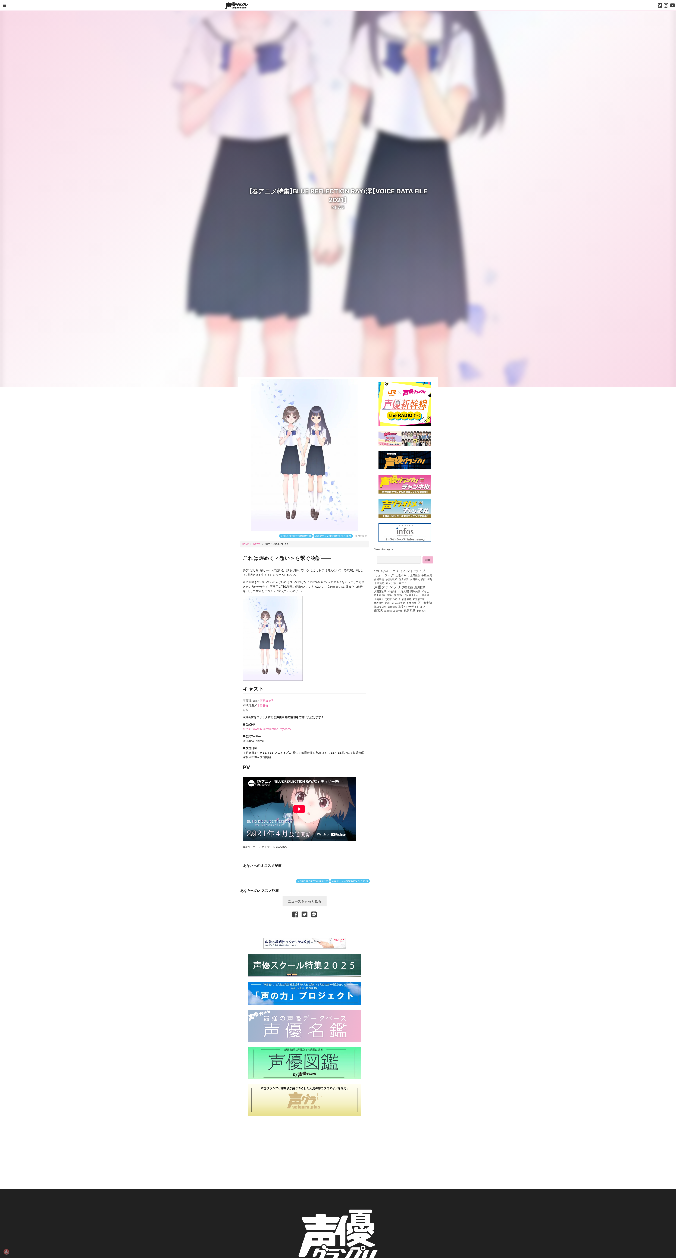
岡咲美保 (415, 591)
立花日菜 (389, 603)
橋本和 (425, 595)
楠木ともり (415, 595)
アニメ (394, 571)
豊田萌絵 (392, 606)
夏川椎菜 (419, 587)
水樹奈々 (379, 599)
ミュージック (384, 575)
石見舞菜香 (267, 700)
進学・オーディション (411, 606)
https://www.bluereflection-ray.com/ (267, 729)
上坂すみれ (402, 575)
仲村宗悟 (379, 579)
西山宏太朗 (425, 603)
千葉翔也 (379, 583)
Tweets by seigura (383, 549)
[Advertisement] (304, 927)
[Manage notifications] (6, 1251)
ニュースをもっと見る (304, 901)
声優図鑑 (407, 587)
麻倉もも (421, 610)
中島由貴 (426, 575)
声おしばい (392, 583)
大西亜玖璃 (380, 591)
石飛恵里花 (418, 599)
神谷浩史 (378, 603)
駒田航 (388, 610)
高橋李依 (397, 610)
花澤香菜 (400, 603)
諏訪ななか (380, 606)
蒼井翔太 (411, 603)
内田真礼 (415, 579)
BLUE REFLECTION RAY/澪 (297, 536)
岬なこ (425, 591)
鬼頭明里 (409, 610)
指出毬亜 (387, 595)
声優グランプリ (387, 586)
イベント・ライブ (412, 570)
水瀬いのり (392, 599)
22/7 (376, 571)
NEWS (338, 207)
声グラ (403, 583)
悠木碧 (377, 595)
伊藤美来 (391, 579)
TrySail (384, 571)
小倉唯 (392, 591)
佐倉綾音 (404, 579)
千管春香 (262, 705)
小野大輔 (403, 591)
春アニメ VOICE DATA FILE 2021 (334, 536)
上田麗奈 (415, 575)
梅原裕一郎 (401, 595)
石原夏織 (407, 599)
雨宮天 (378, 610)
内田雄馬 (426, 579)
